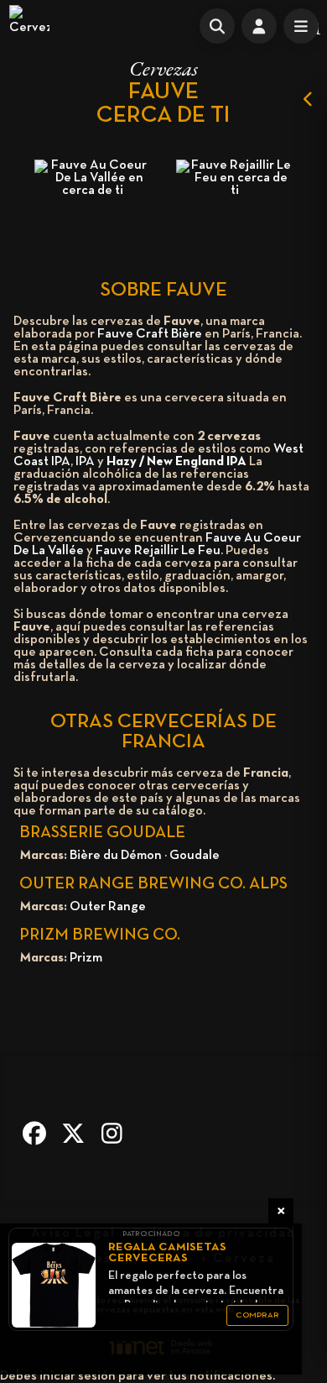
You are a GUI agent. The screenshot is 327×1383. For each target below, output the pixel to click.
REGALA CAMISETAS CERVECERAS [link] (167, 1253)
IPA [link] (85, 462)
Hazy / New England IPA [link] (176, 462)
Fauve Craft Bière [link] (149, 334)
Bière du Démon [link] (116, 856)
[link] (29, 25)
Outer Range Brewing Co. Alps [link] (153, 884)
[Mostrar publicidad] (308, 99)
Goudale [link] (194, 856)
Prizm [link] (86, 958)
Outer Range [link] (108, 907)
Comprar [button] (257, 1315)
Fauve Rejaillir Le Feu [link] (158, 551)
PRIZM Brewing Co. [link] (99, 935)
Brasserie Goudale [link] (102, 833)
